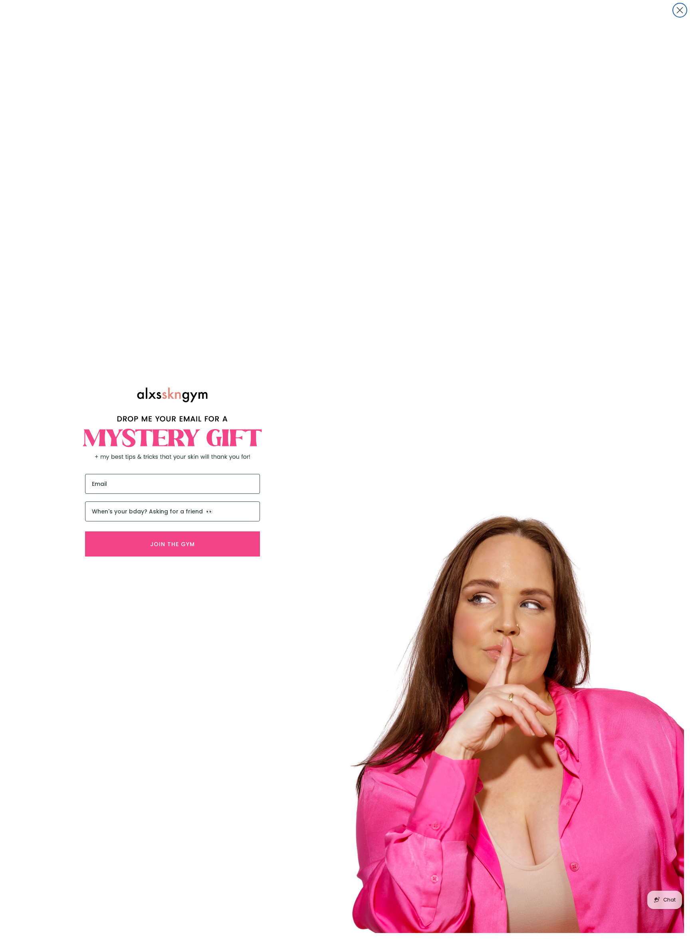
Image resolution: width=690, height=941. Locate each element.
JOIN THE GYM (172, 544)
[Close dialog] (680, 10)
